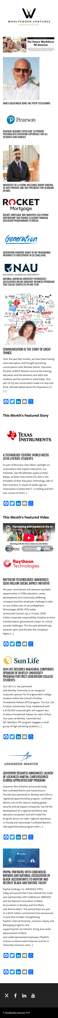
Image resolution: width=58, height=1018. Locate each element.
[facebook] (15, 995)
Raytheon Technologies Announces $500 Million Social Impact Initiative (26, 581)
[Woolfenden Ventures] (29, 28)
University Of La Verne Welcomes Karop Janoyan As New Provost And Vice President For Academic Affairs (28, 188)
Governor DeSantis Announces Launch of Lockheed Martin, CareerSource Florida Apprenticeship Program (28, 777)
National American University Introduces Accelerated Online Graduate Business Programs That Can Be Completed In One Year (29, 281)
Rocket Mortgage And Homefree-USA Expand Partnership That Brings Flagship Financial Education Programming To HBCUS (25, 217)
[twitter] (6, 995)
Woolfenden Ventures (15, 1012)
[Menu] (50, 17)
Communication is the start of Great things (27, 351)
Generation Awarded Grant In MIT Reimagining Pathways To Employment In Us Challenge (27, 253)
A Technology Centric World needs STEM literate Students (26, 456)
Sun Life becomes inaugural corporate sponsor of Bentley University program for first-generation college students (28, 674)
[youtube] (33, 995)
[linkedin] (24, 995)
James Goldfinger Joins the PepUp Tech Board (26, 103)
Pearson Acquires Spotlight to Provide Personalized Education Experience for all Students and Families (25, 134)
